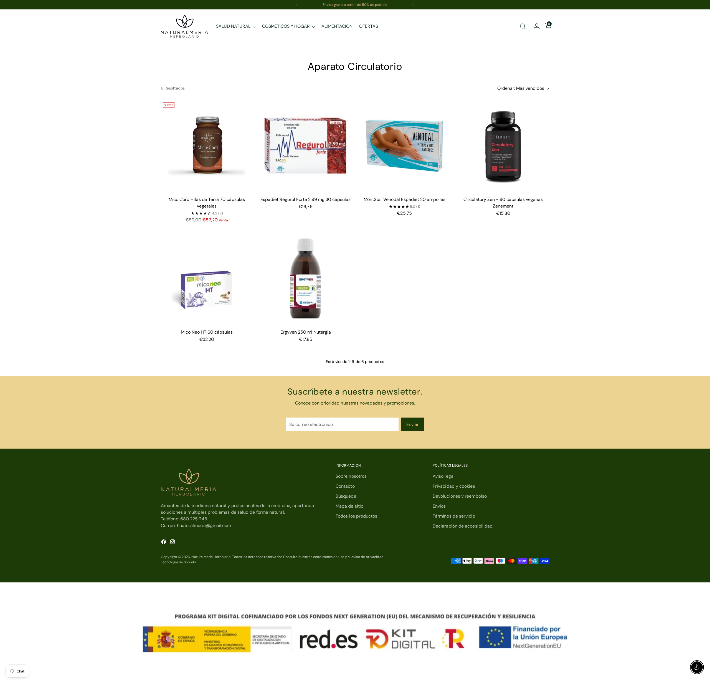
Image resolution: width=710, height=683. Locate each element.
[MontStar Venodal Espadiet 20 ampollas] (404, 146)
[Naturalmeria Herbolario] (184, 26)
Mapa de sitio (349, 506)
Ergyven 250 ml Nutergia (305, 332)
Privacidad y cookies (454, 486)
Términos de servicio (454, 516)
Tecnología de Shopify (178, 562)
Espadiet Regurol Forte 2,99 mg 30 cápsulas (305, 199)
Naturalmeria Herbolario (210, 557)
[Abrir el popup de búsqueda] (522, 26)
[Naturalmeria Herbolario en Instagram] (173, 542)
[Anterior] (297, 4)
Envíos (439, 506)
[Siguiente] (413, 4)
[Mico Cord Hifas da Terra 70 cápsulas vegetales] (207, 146)
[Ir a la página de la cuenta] (534, 26)
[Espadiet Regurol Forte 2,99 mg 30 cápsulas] (305, 146)
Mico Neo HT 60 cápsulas (207, 332)
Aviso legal (444, 476)
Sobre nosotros (351, 476)
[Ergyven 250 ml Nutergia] (305, 278)
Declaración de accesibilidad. (463, 526)
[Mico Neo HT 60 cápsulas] (207, 278)
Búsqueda (346, 496)
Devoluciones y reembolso (460, 496)
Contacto (345, 486)
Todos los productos (356, 516)
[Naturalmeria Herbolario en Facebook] (164, 542)
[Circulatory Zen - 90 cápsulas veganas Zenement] (503, 146)
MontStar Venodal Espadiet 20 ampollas (404, 199)
